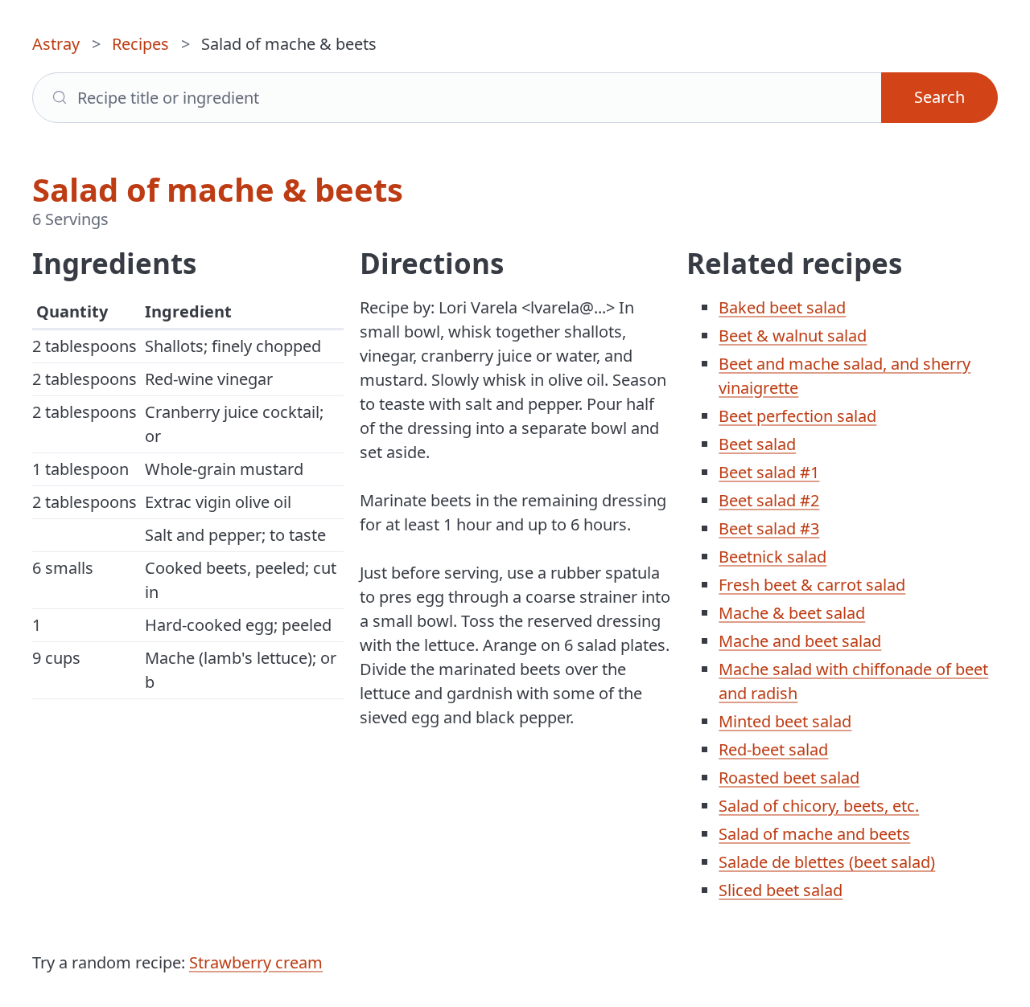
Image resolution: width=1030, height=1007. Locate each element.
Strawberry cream (256, 962)
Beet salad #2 (769, 500)
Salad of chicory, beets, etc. (819, 806)
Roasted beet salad (789, 777)
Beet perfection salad (797, 416)
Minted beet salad (785, 721)
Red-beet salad (773, 749)
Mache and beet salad (800, 641)
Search (939, 97)
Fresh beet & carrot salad (812, 585)
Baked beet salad (782, 307)
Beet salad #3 (769, 528)
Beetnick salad (772, 556)
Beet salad (757, 444)
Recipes (140, 44)
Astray (56, 44)
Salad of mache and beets (814, 834)
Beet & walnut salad (793, 335)
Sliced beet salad (781, 890)
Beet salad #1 (769, 472)
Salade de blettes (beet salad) (827, 862)
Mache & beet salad (792, 613)
